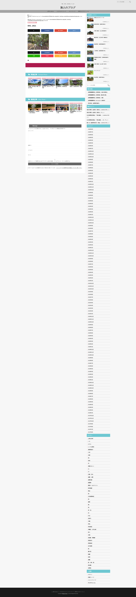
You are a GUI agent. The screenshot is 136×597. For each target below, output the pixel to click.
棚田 (89, 501)
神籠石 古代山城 (92, 529)
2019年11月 (91, 352)
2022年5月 (90, 269)
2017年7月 (90, 429)
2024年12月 (91, 184)
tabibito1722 (104, 109)
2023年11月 (91, 220)
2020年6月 (90, 333)
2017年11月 (91, 418)
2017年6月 (90, 432)
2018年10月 (91, 388)
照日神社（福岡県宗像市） (94, 103)
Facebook (48, 30)
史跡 (89, 455)
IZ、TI (104, 120)
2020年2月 (90, 344)
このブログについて (61, 11)
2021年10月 (91, 288)
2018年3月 (90, 407)
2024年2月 (90, 211)
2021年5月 (90, 302)
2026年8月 (90, 129)
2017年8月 (90, 426)
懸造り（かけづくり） (93, 485)
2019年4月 (90, 371)
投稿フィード (91, 577)
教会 (89, 490)
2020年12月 (91, 316)
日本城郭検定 (91, 496)
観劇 (89, 554)
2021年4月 (90, 305)
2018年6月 (90, 399)
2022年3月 (90, 275)
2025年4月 (90, 173)
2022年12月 (91, 250)
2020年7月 (90, 330)
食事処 (89, 568)
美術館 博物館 (91, 537)
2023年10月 (91, 222)
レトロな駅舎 (91, 446)
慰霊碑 (89, 482)
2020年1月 (90, 346)
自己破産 (90, 546)
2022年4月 (90, 272)
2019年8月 (90, 360)
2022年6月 (90, 266)
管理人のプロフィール (83, 11)
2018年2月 (90, 410)
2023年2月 (90, 244)
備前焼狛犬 (90, 449)
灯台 (89, 515)
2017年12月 (91, 415)
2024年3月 (90, 209)
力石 (89, 452)
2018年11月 (91, 385)
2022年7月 (90, 264)
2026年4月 (90, 140)
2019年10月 (91, 355)
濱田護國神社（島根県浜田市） (61, 87)
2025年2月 (90, 178)
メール (30, 150)
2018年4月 (90, 404)
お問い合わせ (50, 11)
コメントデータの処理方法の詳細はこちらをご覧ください (69, 167)
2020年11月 (91, 319)
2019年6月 (90, 366)
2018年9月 (90, 390)
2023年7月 (90, 231)
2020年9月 (90, 324)
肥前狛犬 (90, 540)
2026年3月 (90, 143)
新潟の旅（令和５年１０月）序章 (48, 87)
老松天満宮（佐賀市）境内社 (93, 109)
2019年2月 (90, 377)
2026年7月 (90, 132)
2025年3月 (90, 176)
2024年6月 (90, 200)
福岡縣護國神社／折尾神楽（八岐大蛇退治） (33, 112)
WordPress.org (91, 582)
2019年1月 (90, 379)
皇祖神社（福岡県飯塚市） (100, 44)
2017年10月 (91, 421)
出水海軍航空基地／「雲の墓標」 (94, 115)
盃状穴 (89, 518)
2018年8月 (90, 393)
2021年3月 (90, 308)
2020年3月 (90, 341)
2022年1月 (90, 280)
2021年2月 (90, 310)
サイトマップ (72, 11)
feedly (74, 55)
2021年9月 (90, 291)
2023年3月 (90, 242)
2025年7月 (90, 165)
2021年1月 (90, 313)
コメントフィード (92, 580)
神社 (89, 523)
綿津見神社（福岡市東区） (100, 24)
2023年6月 (90, 233)
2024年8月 (90, 195)
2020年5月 (90, 335)
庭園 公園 (90, 477)
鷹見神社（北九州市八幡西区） (101, 37)
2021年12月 (91, 283)
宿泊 (89, 460)
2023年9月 (90, 225)
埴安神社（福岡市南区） (99, 77)
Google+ (61, 30)
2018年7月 (90, 396)
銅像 (89, 559)
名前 (29, 145)
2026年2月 (90, 145)
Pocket (47, 55)
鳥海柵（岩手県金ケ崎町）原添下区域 (34, 87)
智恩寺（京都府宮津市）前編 (76, 86)
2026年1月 (90, 148)
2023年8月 (90, 228)
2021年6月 (90, 299)
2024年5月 (90, 203)
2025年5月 (90, 170)
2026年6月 (90, 134)
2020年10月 (91, 322)
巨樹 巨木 (90, 474)
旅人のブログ (68, 7)
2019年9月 (90, 357)
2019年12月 (91, 349)
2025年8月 (90, 162)
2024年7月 (90, 198)
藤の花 (89, 551)
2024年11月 (91, 187)
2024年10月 (91, 189)
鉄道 (89, 557)
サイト (29, 154)
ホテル (89, 444)
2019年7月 (90, 363)
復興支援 (90, 479)
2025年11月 (91, 154)
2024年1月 (90, 214)
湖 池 (89, 510)
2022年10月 (91, 255)
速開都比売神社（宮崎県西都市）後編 (101, 58)
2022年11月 (91, 253)
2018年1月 (90, 412)
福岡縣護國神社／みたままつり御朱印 (76, 112)
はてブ (74, 30)
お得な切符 (90, 438)
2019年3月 (90, 374)
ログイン (90, 574)
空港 (89, 535)
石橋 (89, 521)
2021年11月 (91, 286)
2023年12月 (91, 217)
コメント (30, 130)
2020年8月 (90, 327)
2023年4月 (90, 239)
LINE (34, 55)
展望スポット (91, 466)
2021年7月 (90, 297)
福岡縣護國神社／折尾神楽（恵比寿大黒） (47, 112)
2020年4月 (90, 338)
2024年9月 (90, 192)
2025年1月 (90, 181)
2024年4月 (90, 206)
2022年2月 (90, 277)
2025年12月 (91, 151)
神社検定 (90, 526)
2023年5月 (90, 236)
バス (89, 441)
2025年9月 (90, 159)
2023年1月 (90, 247)
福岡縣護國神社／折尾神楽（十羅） (61, 112)
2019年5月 (90, 368)
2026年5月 (90, 137)
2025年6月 (90, 167)
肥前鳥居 (90, 543)
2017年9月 (90, 423)
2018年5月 (90, 401)
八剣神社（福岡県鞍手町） (100, 50)
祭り (89, 532)
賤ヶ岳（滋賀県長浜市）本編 (93, 122)
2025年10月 (91, 156)
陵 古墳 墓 (91, 562)
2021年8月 (90, 294)
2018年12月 (91, 382)
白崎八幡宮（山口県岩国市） (100, 30)
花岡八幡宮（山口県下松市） (100, 64)
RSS (61, 55)
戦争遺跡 (90, 488)
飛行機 (89, 565)
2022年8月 (90, 261)
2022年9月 (90, 258)
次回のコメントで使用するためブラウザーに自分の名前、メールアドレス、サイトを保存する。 (49, 161)
